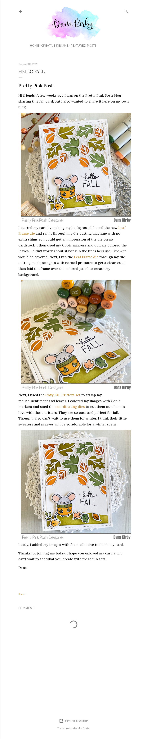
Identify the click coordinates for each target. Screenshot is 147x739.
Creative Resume (55, 45)
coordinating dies (70, 406)
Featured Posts (83, 45)
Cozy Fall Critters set (62, 395)
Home (34, 45)
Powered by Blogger (76, 720)
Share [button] (21, 594)
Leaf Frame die (86, 257)
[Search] (126, 10)
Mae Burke (84, 728)
